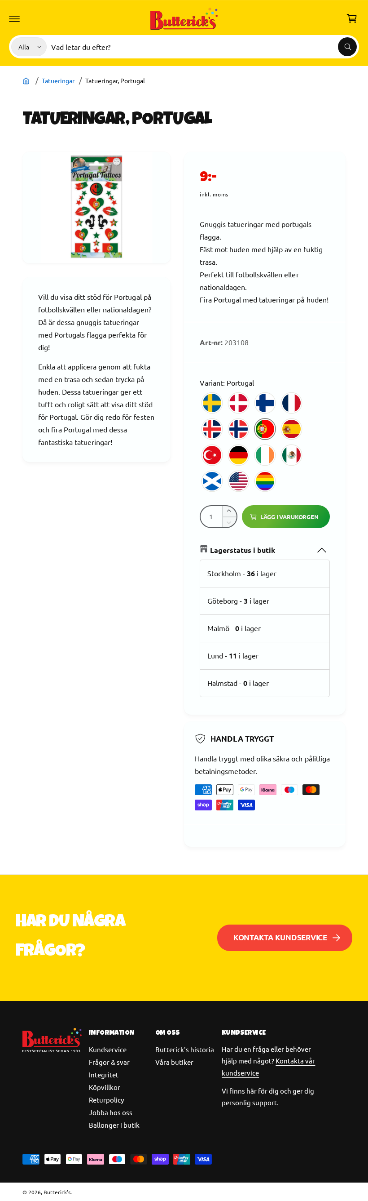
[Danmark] (238, 403)
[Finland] (265, 403)
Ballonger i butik (114, 1125)
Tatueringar (58, 80)
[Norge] (238, 430)
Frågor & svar (109, 1062)
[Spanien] (291, 430)
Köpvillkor (104, 1087)
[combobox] (204, 46)
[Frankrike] (291, 403)
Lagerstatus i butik (242, 550)
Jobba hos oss (110, 1112)
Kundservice (108, 1049)
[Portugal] (265, 430)
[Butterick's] (27, 80)
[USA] (238, 482)
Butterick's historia (184, 1049)
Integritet (103, 1074)
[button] (14, 18)
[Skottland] (212, 482)
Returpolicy (106, 1099)
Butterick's (57, 1192)
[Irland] (265, 456)
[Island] (212, 430)
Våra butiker (174, 1062)
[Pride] (265, 482)
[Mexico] (291, 456)
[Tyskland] (238, 456)
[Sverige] (212, 403)
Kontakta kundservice (280, 937)
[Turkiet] (212, 456)
